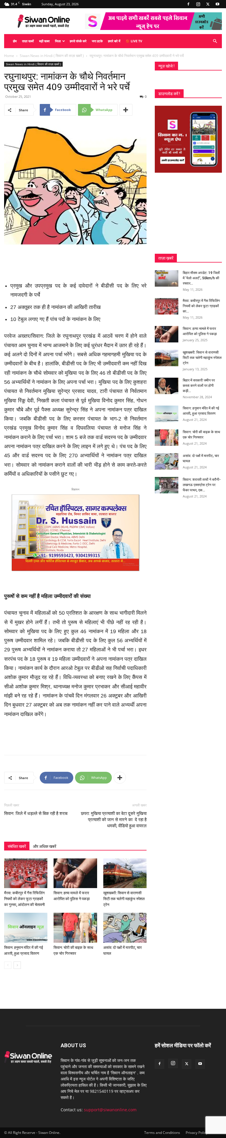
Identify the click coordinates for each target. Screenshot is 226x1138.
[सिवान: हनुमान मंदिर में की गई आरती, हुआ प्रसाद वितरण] (25, 927)
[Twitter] (207, 4)
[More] (125, 110)
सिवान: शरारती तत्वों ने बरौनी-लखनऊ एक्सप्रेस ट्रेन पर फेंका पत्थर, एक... (202, 485)
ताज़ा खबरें (28, 41)
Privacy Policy (197, 1132)
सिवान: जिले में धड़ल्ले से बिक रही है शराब (35, 813)
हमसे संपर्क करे (78, 41)
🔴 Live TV (134, 41)
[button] (215, 41)
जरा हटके (97, 41)
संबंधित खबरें (17, 846)
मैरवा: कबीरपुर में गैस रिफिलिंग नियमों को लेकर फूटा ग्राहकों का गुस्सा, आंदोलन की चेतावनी (24, 899)
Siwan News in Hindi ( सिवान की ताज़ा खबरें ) (52, 55)
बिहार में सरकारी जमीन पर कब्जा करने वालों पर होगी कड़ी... (199, 385)
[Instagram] (198, 4)
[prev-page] (7, 965)
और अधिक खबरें (44, 846)
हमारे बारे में (114, 41)
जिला (58, 41)
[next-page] (17, 965)
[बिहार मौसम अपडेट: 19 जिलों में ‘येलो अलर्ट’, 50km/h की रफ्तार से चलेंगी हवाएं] (166, 278)
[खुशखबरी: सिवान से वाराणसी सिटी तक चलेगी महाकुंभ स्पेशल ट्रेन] (125, 873)
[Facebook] (188, 4)
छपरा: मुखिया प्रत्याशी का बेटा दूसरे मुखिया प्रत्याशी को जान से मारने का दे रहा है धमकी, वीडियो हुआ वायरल (114, 819)
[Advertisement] (75, 261)
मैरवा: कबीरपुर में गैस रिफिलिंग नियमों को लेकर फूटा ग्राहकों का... (201, 306)
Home (9, 55)
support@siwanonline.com (110, 1109)
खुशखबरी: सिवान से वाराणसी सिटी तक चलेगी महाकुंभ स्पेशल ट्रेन (124, 899)
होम (15, 41)
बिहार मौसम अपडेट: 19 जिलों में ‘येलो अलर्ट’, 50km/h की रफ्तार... (201, 278)
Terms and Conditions (162, 1132)
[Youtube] (217, 4)
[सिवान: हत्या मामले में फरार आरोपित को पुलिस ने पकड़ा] (75, 873)
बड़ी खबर (44, 41)
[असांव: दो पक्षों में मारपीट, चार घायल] (125, 927)
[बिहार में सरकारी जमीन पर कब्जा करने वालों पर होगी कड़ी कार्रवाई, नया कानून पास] (166, 386)
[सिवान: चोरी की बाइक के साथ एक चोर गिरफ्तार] (75, 927)
